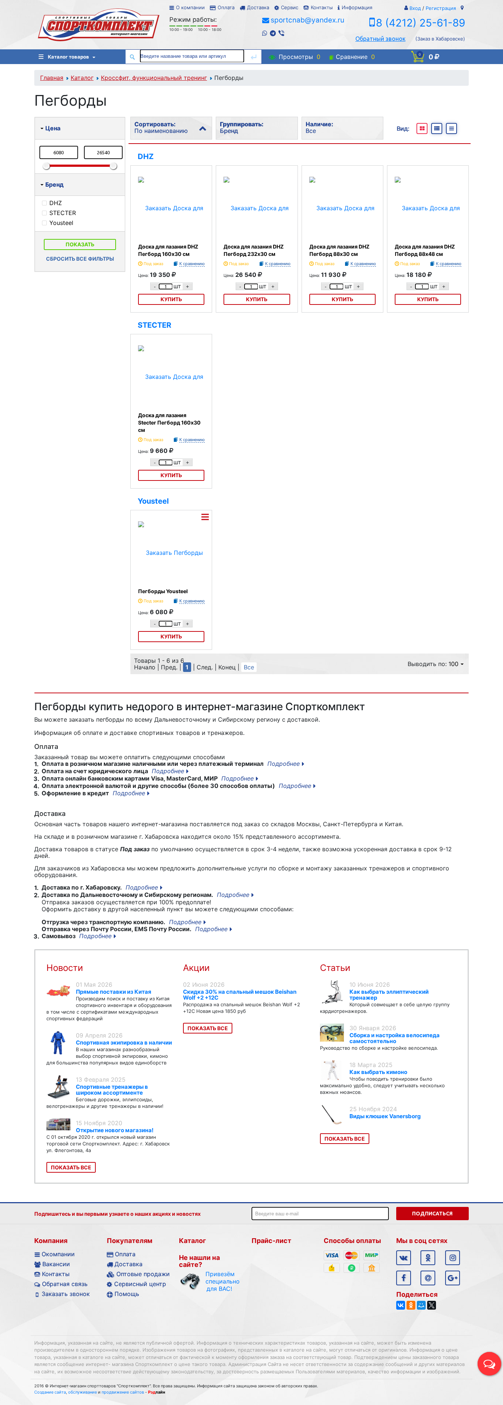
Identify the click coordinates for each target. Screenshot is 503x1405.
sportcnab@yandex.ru (307, 20)
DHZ (146, 156)
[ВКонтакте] (400, 1305)
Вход (415, 8)
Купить (171, 299)
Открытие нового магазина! (115, 1130)
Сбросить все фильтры (80, 259)
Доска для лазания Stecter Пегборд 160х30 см (169, 422)
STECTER (154, 325)
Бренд (54, 184)
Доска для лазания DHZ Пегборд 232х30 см (254, 250)
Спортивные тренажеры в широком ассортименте (112, 1089)
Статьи (335, 967)
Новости (64, 967)
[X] (431, 1305)
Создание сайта (50, 1392)
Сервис (289, 7)
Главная (51, 77)
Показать (80, 244)
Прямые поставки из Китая (113, 991)
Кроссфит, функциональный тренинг (154, 77)
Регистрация (441, 8)
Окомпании (58, 1254)
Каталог (82, 77)
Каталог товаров (68, 57)
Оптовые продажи (143, 1274)
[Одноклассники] (411, 1305)
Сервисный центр (140, 1284)
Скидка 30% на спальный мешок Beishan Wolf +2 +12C (239, 994)
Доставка (258, 7)
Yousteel (153, 501)
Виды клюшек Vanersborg (385, 1116)
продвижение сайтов (123, 1392)
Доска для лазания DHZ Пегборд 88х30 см (339, 250)
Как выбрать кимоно (378, 1071)
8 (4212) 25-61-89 (420, 23)
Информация (357, 7)
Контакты (322, 7)
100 (453, 664)
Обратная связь (65, 1284)
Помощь (127, 1293)
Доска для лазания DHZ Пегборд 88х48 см (425, 250)
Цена (52, 128)
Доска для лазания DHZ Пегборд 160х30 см (168, 250)
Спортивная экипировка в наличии (124, 1042)
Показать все (71, 1167)
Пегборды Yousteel (163, 591)
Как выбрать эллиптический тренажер (389, 994)
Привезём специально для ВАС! (219, 1281)
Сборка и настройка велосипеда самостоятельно (394, 1038)
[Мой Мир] (421, 1305)
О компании (190, 7)
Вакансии (56, 1264)
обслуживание (82, 1392)
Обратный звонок (380, 38)
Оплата (226, 7)
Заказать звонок (66, 1293)
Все (249, 667)
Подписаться (432, 1213)
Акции (196, 967)
